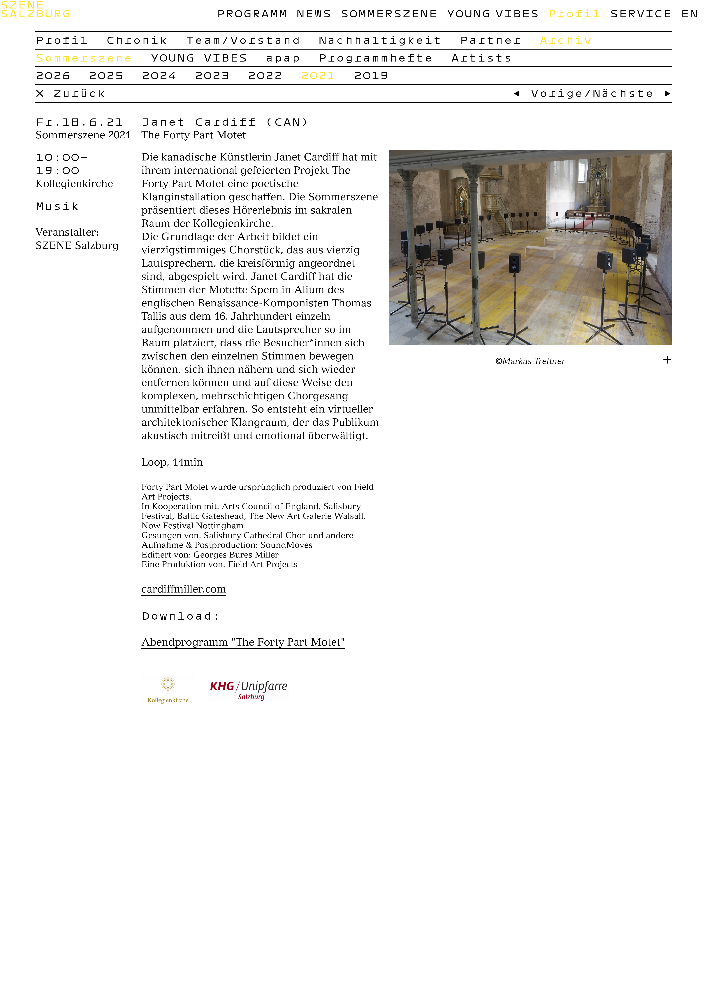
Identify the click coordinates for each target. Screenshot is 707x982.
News (313, 13)
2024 (159, 75)
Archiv (565, 39)
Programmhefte (375, 57)
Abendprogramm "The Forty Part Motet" (243, 642)
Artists (482, 57)
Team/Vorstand (243, 39)
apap (282, 57)
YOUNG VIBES (492, 13)
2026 (53, 75)
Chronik (137, 39)
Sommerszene (388, 13)
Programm (252, 13)
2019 (371, 75)
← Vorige (548, 92)
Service (641, 13)
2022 (265, 75)
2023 (212, 75)
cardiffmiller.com (183, 589)
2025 (106, 75)
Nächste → (632, 92)
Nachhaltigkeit (380, 39)
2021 (318, 75)
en (689, 13)
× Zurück (70, 92)
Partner (490, 39)
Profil (574, 13)
